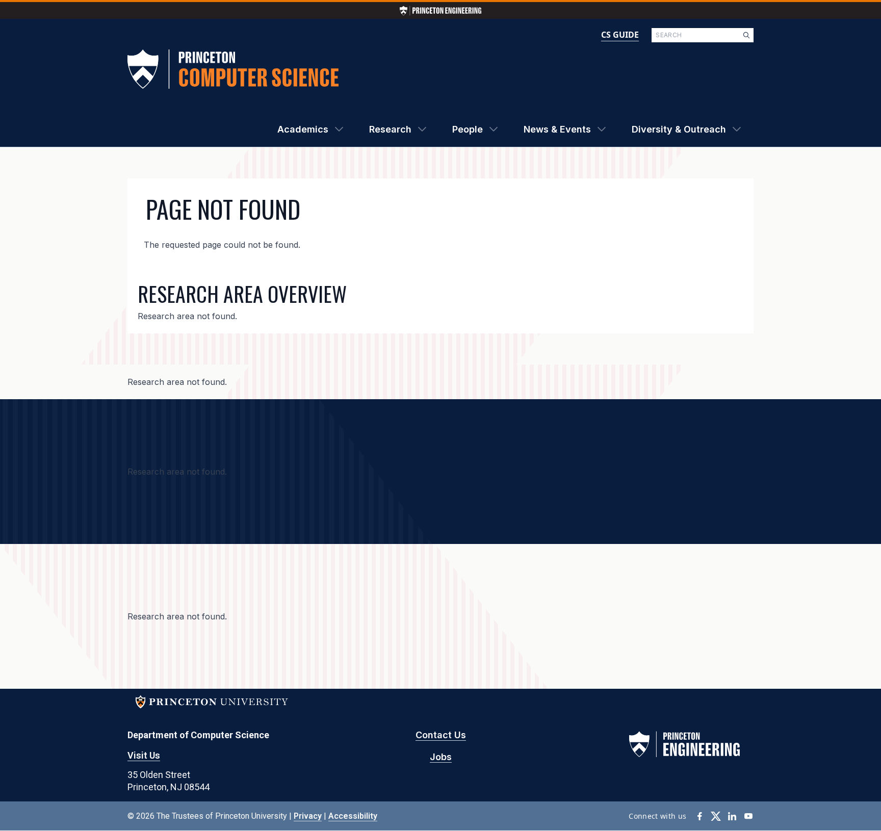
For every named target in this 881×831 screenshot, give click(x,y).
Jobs (441, 756)
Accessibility (352, 816)
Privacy (308, 816)
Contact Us (441, 735)
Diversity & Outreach (679, 129)
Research (390, 129)
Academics (302, 129)
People (467, 129)
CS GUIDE (620, 34)
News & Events (557, 129)
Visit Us (143, 755)
